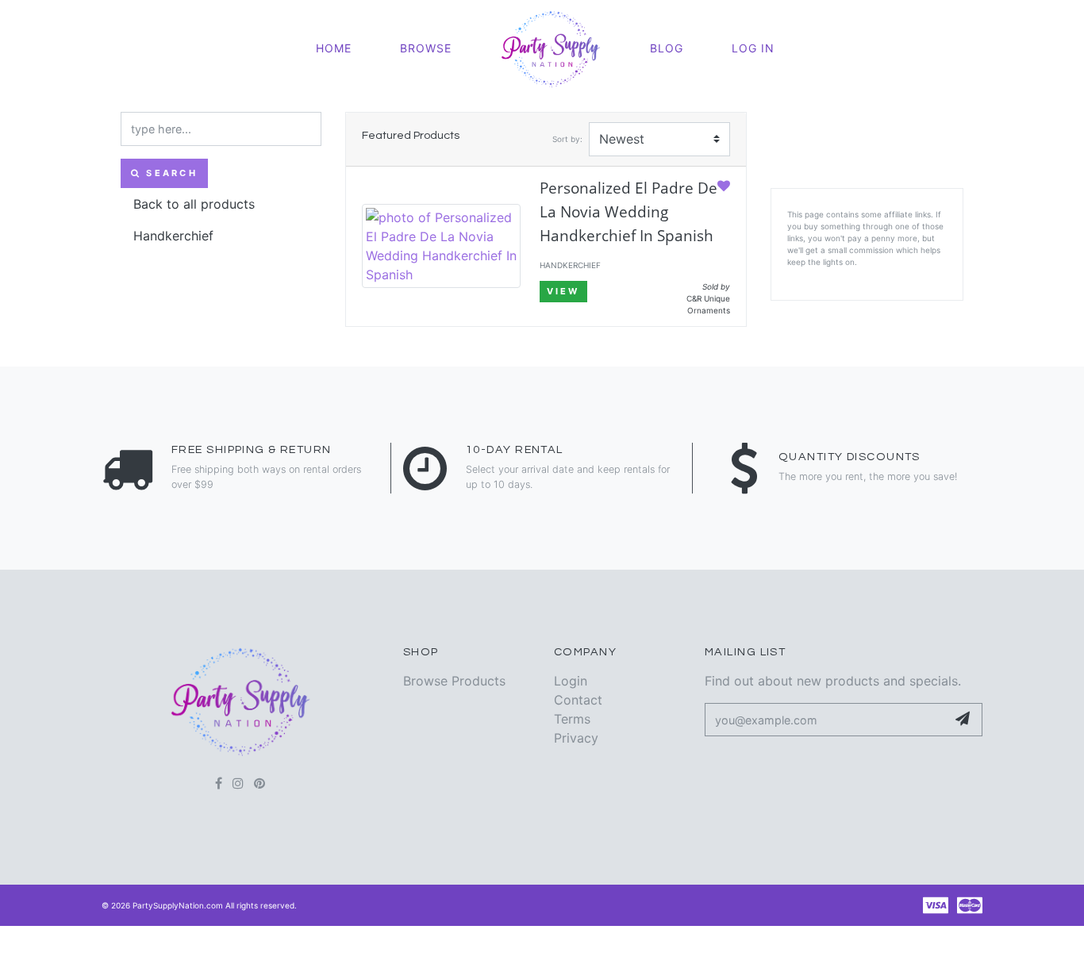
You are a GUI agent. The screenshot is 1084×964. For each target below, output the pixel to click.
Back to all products (194, 204)
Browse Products (454, 681)
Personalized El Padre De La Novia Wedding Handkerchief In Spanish (628, 211)
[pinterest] (259, 783)
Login (570, 681)
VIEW (563, 291)
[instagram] (238, 783)
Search (169, 173)
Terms (572, 719)
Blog (666, 48)
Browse (426, 48)
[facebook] (218, 783)
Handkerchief (173, 236)
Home (334, 48)
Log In (753, 48)
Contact (578, 700)
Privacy (576, 738)
